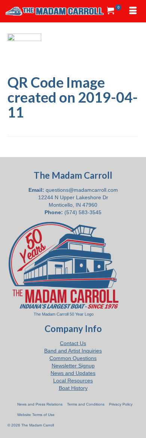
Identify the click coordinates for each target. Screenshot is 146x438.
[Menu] (133, 11)
